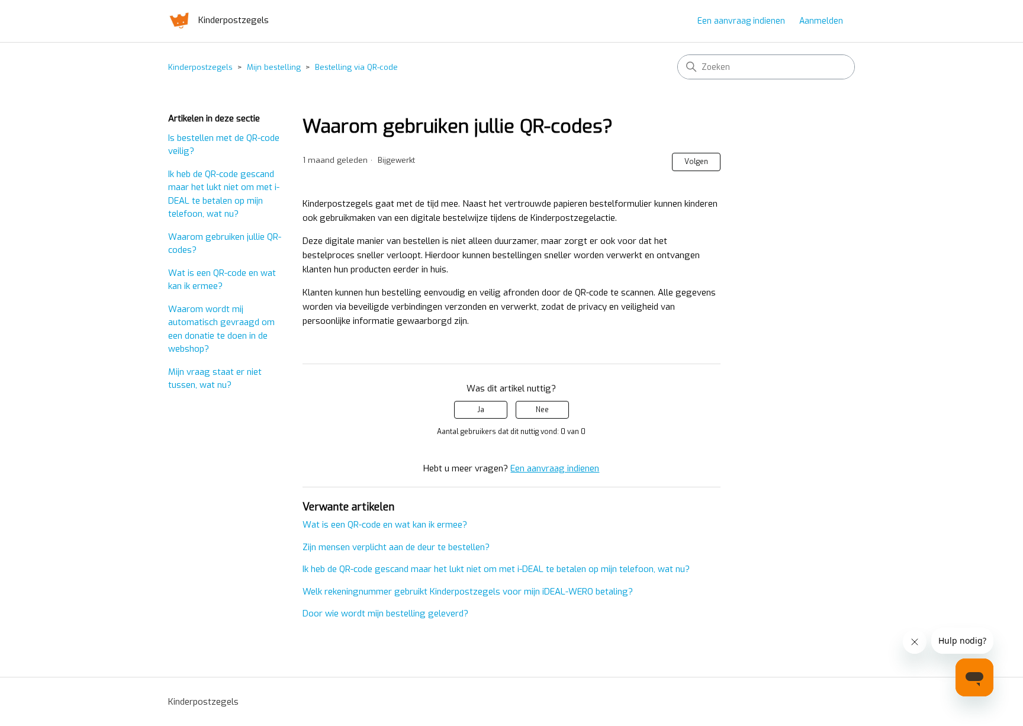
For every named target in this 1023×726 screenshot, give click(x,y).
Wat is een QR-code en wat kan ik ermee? (222, 280)
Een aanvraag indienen (741, 21)
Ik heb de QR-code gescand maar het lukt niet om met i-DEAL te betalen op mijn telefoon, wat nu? (223, 194)
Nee (542, 410)
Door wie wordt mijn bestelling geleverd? (385, 613)
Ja (480, 410)
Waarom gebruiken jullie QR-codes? (224, 243)
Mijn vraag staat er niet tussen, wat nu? (215, 378)
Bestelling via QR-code (356, 67)
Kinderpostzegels (200, 67)
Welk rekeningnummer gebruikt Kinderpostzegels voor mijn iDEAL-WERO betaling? (468, 591)
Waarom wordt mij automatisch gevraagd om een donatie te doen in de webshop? (221, 329)
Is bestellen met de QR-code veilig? (223, 145)
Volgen (696, 161)
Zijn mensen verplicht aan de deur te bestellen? (396, 547)
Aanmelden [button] (821, 21)
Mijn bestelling (274, 67)
